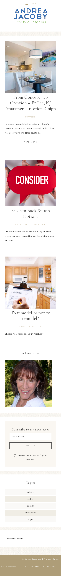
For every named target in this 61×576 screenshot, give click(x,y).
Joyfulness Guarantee (32, 559)
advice (18, 225)
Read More (30, 142)
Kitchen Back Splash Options (30, 213)
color (27, 225)
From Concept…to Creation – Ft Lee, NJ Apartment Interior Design (30, 102)
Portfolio (30, 117)
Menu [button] (33, 4)
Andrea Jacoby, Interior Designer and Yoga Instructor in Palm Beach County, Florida (30, 16)
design (36, 225)
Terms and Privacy (51, 559)
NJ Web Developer (8, 566)
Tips (44, 225)
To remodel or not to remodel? (30, 315)
